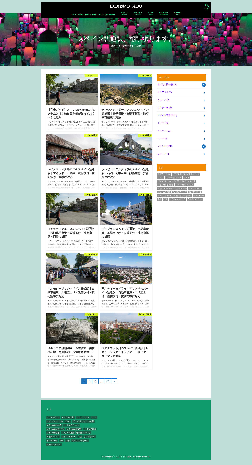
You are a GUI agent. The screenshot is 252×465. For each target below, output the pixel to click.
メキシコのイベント (166, 185)
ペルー (150, 14)
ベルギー (164, 131)
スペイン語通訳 (167, 115)
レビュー (163, 154)
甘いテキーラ (198, 196)
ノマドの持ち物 (179, 174)
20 (107, 381)
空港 (165, 199)
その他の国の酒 (167, 84)
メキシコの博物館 (165, 188)
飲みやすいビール (195, 199)
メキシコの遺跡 (164, 192)
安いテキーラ (185, 196)
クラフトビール (164, 174)
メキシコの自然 (195, 188)
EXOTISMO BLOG (126, 6)
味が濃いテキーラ (180, 192)
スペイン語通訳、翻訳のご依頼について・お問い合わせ (93, 15)
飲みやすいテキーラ (178, 199)
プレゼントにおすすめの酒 (168, 181)
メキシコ (124, 14)
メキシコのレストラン (185, 185)
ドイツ (163, 123)
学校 (176, 196)
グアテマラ (163, 14)
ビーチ (160, 178)
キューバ (177, 14)
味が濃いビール (195, 192)
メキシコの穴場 (180, 188)
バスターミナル (193, 174)
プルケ (186, 178)
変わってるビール (165, 196)
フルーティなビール (173, 178)
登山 (159, 199)
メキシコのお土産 (188, 181)
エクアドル (138, 14)
